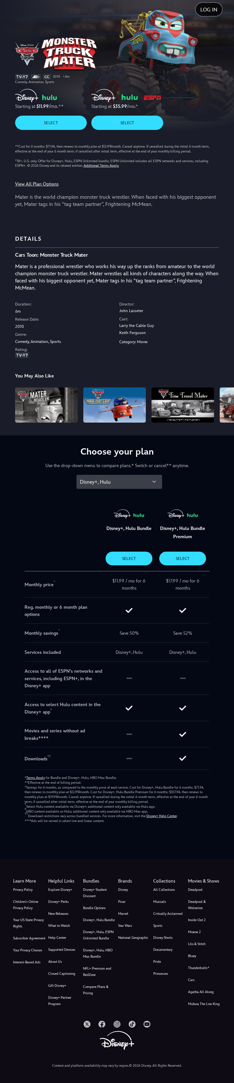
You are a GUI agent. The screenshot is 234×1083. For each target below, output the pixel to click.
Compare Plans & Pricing (95, 990)
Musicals (159, 902)
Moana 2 (194, 932)
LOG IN (208, 10)
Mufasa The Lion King (204, 1004)
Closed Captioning (61, 974)
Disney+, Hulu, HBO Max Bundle (97, 953)
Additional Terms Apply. (101, 166)
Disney (123, 890)
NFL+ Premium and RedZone (97, 972)
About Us (55, 962)
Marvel (123, 914)
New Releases (58, 914)
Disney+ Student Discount (95, 893)
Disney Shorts (163, 938)
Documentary (162, 950)
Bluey (192, 956)
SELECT (51, 122)
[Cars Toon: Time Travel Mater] (183, 405)
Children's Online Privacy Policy (25, 905)
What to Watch (59, 926)
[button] (64, 881)
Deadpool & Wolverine (197, 905)
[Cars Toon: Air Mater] (114, 405)
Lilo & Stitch (196, 944)
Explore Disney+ (60, 890)
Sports (157, 926)
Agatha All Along (201, 992)
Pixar (122, 902)
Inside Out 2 (196, 920)
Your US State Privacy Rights (28, 923)
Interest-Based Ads (27, 962)
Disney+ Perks (58, 902)
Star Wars (125, 926)
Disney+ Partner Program (59, 1001)
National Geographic (133, 938)
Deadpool (195, 890)
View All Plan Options (36, 184)
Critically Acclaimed (168, 914)
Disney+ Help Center (161, 816)
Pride (157, 962)
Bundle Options (94, 908)
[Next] (224, 404)
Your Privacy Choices (27, 950)
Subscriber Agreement (29, 938)
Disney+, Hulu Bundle (99, 920)
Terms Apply (35, 778)
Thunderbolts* (198, 968)
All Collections (164, 890)
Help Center (57, 938)
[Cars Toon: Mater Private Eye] (46, 405)
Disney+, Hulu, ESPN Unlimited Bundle (98, 935)
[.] (87, 1024)
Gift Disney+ (57, 986)
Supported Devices (61, 950)
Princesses (160, 974)
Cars (191, 980)
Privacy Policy (23, 890)
